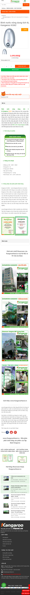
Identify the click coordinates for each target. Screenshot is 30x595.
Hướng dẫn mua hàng (7, 553)
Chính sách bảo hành (7, 559)
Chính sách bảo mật (7, 543)
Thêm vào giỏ (22, 66)
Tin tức (2, 593)
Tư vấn (4, 546)
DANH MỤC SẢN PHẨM (8, 11)
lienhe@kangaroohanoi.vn (8, 572)
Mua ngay (15, 69)
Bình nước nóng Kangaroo (19, 124)
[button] (15, 103)
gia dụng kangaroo (7, 17)
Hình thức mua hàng (7, 539)
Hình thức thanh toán (7, 541)
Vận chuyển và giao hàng (8, 555)
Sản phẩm (13, 591)
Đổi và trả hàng (6, 557)
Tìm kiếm (26, 4)
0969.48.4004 (26, 590)
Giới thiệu (8, 591)
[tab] (15, 103)
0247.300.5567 (25, 593)
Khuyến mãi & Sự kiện (21, 591)
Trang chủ (3, 15)
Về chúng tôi (5, 537)
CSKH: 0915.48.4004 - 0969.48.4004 (11, 569)
